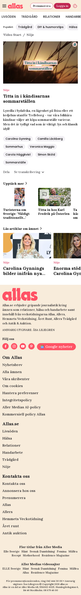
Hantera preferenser (20, 393)
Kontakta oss (13, 483)
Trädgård (29, 17)
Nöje (6, 466)
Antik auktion (14, 533)
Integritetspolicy (17, 400)
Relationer (51, 17)
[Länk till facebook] (5, 346)
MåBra (72, 551)
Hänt (24, 551)
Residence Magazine (55, 555)
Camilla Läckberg (50, 139)
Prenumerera (42, 6)
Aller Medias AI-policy (21, 407)
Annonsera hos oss (18, 490)
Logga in (62, 6)
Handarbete (12, 452)
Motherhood (31, 555)
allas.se (64, 584)
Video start (12, 35)
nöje (30, 35)
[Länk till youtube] (23, 346)
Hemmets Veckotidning (22, 519)
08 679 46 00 (50, 590)
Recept (16, 555)
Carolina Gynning (18, 139)
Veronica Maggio (42, 147)
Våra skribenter (16, 379)
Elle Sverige (11, 551)
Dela (6, 172)
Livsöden (10, 431)
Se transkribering (27, 172)
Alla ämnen (12, 372)
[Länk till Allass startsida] (18, 6)
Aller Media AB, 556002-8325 (38, 587)
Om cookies (12, 386)
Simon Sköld (46, 154)
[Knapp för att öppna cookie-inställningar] (75, 5)
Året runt (10, 526)
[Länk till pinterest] (31, 346)
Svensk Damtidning (42, 551)
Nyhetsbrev (12, 364)
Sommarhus (14, 147)
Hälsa (7, 438)
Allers (7, 511)
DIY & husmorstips (51, 27)
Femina (61, 551)
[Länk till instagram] (14, 346)
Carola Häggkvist (18, 154)
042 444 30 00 (54, 580)
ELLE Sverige (11, 568)
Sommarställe (16, 162)
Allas (6, 504)
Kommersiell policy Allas (23, 414)
